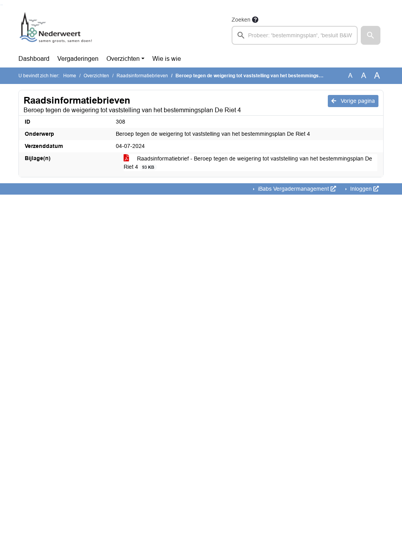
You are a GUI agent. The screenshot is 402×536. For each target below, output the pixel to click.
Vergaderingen (78, 58)
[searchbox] (295, 35)
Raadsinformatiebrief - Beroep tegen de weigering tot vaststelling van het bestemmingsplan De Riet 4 (248, 162)
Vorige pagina (357, 101)
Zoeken (241, 19)
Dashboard (33, 58)
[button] (370, 35)
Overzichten (123, 58)
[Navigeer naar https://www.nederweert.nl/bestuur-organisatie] (57, 29)
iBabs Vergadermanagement (293, 189)
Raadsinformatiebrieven (142, 75)
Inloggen (361, 189)
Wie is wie (166, 58)
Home (69, 75)
